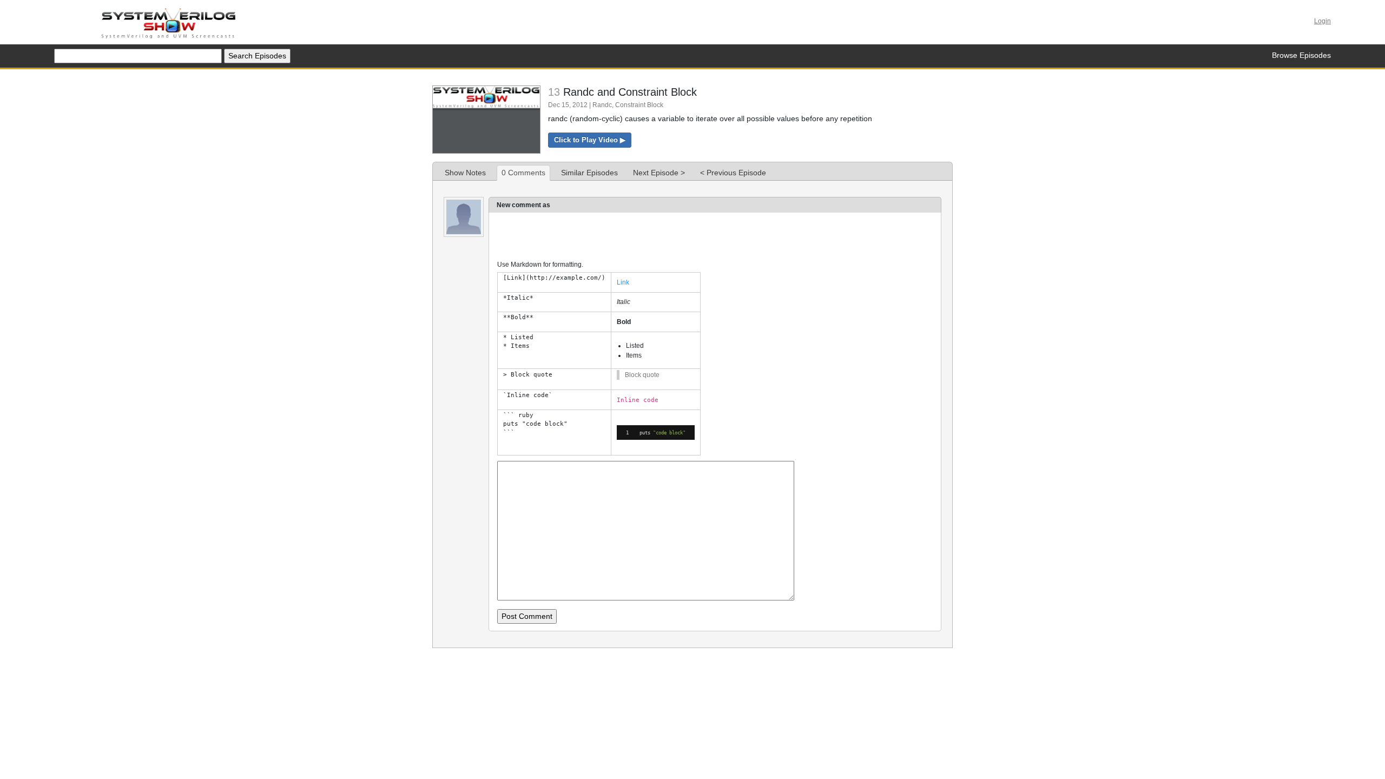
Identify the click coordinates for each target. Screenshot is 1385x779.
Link (623, 282)
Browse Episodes (1301, 55)
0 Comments (523, 172)
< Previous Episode (733, 172)
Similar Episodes (589, 172)
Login (1322, 21)
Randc (602, 105)
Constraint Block (639, 105)
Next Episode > (659, 172)
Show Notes (465, 172)
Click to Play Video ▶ (589, 140)
